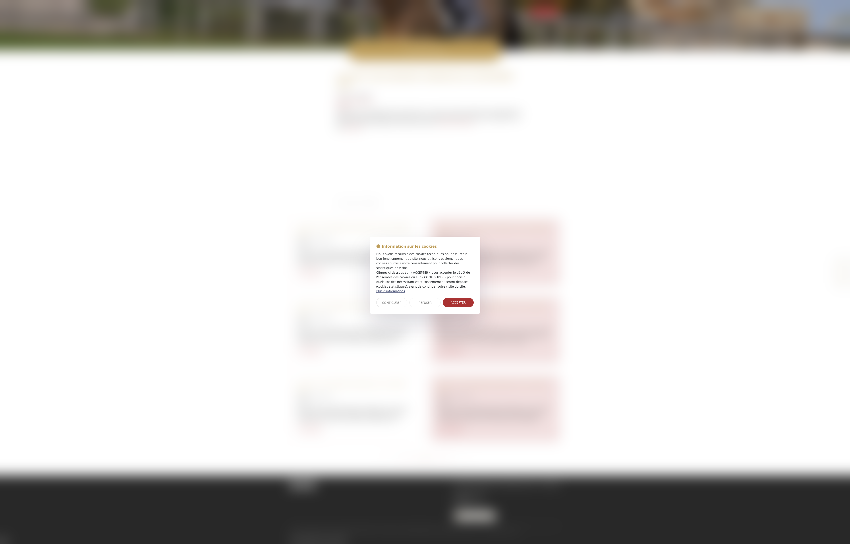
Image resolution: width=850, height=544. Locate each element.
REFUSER (425, 302)
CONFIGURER (392, 302)
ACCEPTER (458, 302)
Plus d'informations (390, 291)
